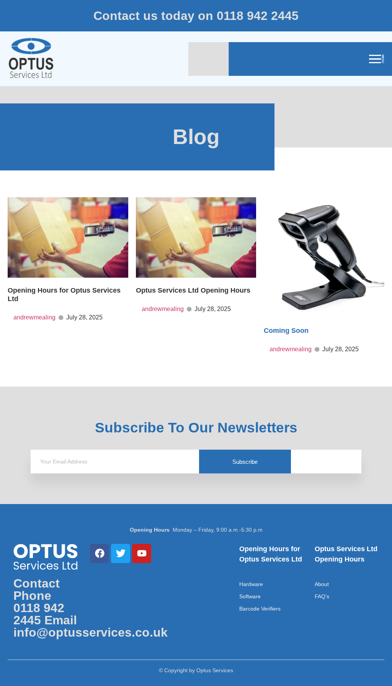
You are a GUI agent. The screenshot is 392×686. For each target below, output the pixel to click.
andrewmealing (34, 317)
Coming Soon (286, 330)
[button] (370, 58)
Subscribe (245, 461)
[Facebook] (99, 553)
